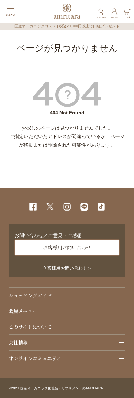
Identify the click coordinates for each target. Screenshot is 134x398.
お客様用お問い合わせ (67, 247)
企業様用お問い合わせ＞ (67, 268)
